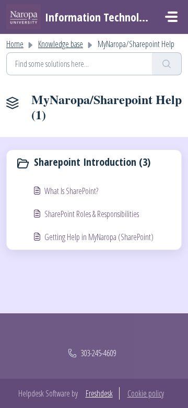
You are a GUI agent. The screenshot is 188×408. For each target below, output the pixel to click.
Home (15, 44)
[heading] (94, 163)
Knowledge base (60, 44)
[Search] (167, 63)
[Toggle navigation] (171, 16)
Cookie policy (145, 393)
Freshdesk (99, 393)
